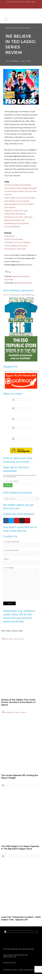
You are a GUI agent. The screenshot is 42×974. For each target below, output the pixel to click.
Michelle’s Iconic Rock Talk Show (18, 217)
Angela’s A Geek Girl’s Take (15, 211)
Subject (6, 559)
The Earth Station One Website (17, 185)
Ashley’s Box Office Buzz (15, 214)
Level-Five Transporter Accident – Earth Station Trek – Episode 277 (21, 918)
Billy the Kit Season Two (14, 220)
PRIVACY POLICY (9, 963)
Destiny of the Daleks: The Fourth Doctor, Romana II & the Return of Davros (18, 702)
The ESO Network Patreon (16, 246)
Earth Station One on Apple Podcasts (20, 188)
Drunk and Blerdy (12, 227)
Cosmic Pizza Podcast (13, 239)
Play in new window (20, 276)
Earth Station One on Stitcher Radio (19, 198)
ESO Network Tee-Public (15, 249)
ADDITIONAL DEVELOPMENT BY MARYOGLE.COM (15, 956)
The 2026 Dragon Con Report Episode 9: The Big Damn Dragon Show (20, 847)
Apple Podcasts (20, 283)
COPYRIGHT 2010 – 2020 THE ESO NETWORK (21, 970)
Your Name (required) (11, 541)
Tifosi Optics (9, 236)
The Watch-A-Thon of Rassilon (17, 243)
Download (8, 280)
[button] (5, 19)
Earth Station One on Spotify (16, 201)
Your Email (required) (11, 550)
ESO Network (25, 28)
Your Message (8, 568)
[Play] (8, 272)
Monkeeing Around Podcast (16, 223)
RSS (30, 283)
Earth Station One (12, 28)
